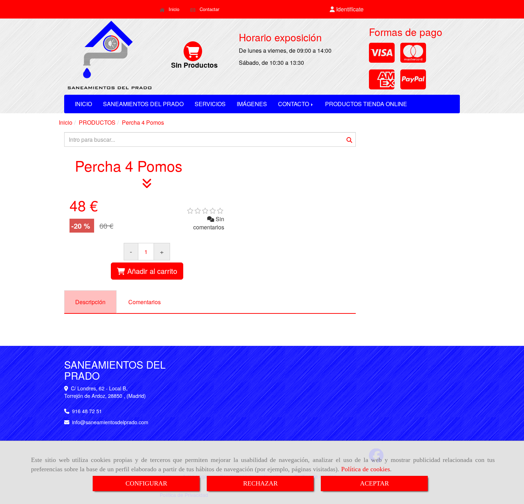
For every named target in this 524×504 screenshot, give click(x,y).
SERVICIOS (210, 104)
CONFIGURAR (146, 483)
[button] (346, 9)
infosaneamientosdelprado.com (110, 422)
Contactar (208, 9)
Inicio (173, 9)
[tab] (90, 301)
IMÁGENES (252, 104)
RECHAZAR (260, 483)
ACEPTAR (374, 483)
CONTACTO (294, 104)
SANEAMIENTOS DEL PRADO (143, 104)
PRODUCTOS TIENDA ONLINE (366, 104)
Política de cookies (365, 469)
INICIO (83, 104)
